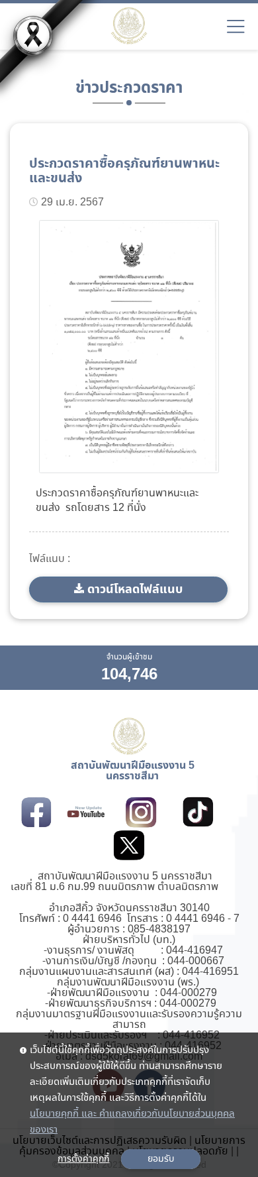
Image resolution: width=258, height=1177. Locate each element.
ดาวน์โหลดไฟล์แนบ (135, 589)
